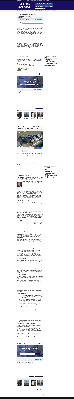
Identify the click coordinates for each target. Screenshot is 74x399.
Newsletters (54, 10)
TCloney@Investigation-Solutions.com (23, 65)
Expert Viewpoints (37, 10)
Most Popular (24, 10)
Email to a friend (35, 19)
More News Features (39, 389)
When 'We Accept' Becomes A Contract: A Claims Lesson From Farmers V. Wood (50, 59)
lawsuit (37, 361)
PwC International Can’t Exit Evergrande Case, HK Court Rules (40, 118)
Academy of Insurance (33, 0)
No (41, 73)
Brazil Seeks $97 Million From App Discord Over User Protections (33, 118)
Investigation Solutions (34, 91)
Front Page (19, 10)
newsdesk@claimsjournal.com (29, 362)
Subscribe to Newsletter (26, 19)
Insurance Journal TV (26, 0)
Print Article (41, 19)
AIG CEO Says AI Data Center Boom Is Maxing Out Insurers (44, 3)
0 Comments (25, 151)
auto (30, 361)
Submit (37, 84)
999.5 (24, 277)
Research (42, 10)
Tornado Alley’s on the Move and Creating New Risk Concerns (44, 6)
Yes (38, 73)
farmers (34, 361)
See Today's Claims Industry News (37, 394)
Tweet (38, 19)
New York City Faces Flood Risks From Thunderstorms (19, 118)
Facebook (36, 19)
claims (32, 361)
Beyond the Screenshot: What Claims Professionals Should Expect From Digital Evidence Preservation (49, 61)
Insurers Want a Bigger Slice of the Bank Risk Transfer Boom (26, 118)
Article (20, 22)
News (26, 361)
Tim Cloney (21, 92)
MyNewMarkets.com (39, 0)
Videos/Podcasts (48, 10)
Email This (19, 19)
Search (44, 8)
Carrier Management (46, 0)
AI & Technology (30, 10)
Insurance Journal (19, 0)
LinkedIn (40, 19)
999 (20, 277)
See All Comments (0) (38, 108)
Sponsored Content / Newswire (24, 91)
